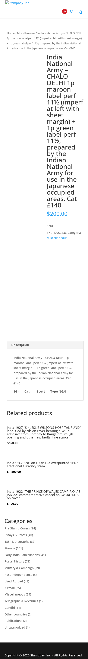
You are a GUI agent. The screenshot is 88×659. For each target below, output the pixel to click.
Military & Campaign (19, 568)
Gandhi (9, 608)
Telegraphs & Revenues (21, 601)
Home (11, 33)
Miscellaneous (26, 33)
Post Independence (18, 575)
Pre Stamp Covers (17, 528)
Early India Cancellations (22, 555)
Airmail (9, 588)
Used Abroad (13, 581)
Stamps (9, 548)
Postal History (14, 561)
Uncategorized (14, 627)
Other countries (15, 614)
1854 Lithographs (16, 542)
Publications (13, 621)
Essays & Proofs (15, 535)
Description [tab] (20, 345)
